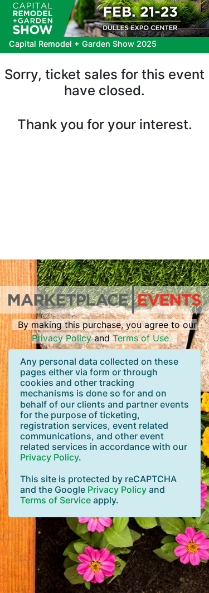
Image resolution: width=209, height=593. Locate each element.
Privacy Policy (61, 338)
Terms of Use (141, 338)
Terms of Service (55, 500)
